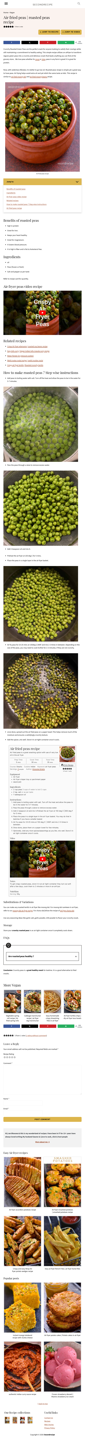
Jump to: (10, 181)
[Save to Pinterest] (48, 42)
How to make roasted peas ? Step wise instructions (27, 204)
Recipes (47, 1421)
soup (37, 59)
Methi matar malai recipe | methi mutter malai (25, 360)
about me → (44, 1142)
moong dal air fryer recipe (23, 910)
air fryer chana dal (67, 910)
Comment (7, 1063)
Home (5, 12)
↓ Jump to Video (71, 32)
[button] (4, 26)
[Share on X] (29, 42)
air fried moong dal (18, 76)
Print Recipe (68, 765)
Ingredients (11, 193)
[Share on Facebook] (11, 42)
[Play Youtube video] (42, 313)
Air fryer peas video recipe (17, 196)
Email (6, 1108)
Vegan (12, 12)
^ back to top (42, 1403)
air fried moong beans (38, 76)
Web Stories (49, 1424)
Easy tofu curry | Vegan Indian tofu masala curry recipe (28, 351)
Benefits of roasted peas (16, 189)
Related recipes (13, 200)
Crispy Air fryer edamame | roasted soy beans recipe (27, 346)
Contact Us (48, 1418)
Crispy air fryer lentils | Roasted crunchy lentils (25, 365)
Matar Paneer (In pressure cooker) (20, 355)
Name (6, 1099)
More (37, 1142)
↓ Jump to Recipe (49, 32)
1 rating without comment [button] (36, 1035)
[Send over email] (66, 42)
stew (43, 59)
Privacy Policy (49, 1428)
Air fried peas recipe (14, 208)
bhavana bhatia (38, 769)
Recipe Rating (8, 1054)
